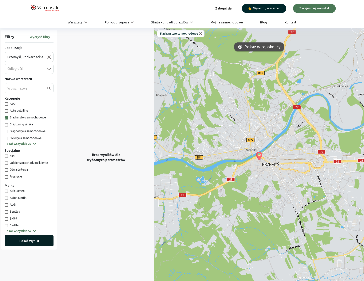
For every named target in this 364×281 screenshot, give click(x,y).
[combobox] (27, 57)
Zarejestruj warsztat (314, 8)
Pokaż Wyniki (29, 241)
